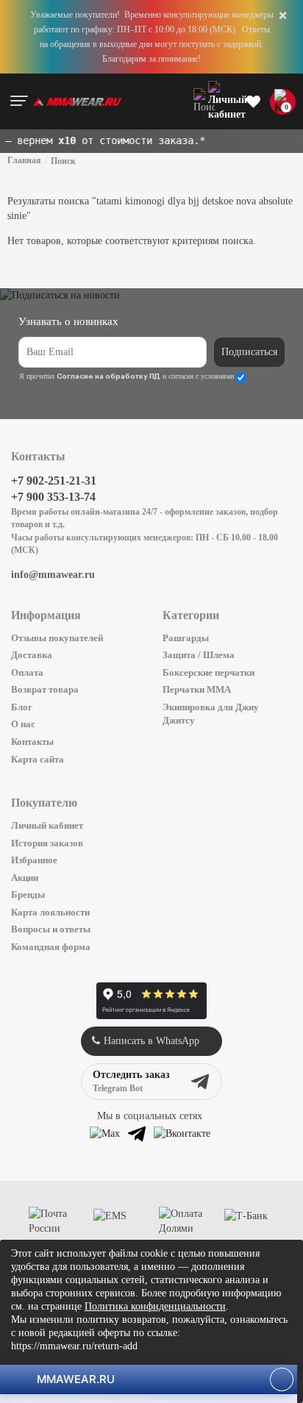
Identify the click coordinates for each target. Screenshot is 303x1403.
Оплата (27, 672)
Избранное (34, 859)
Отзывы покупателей (57, 637)
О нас (23, 723)
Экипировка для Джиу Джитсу (211, 714)
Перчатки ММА (197, 689)
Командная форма (50, 946)
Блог (21, 707)
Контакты (32, 741)
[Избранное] (253, 102)
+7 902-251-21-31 (53, 480)
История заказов (47, 843)
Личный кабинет (47, 825)
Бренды (28, 894)
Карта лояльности (50, 912)
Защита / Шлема (199, 654)
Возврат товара (45, 689)
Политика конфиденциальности (155, 1306)
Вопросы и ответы (50, 929)
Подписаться (249, 351)
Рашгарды (186, 637)
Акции (24, 877)
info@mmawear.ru (53, 574)
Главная (24, 160)
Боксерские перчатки (208, 672)
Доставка (31, 654)
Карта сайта (37, 759)
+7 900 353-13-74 (53, 496)
